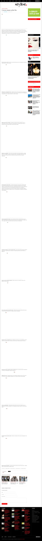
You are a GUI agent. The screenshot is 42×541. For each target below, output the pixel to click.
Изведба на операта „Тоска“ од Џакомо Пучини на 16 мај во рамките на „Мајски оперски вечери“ (27, 532)
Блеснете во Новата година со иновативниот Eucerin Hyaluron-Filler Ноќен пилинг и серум (7, 524)
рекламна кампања (35, 519)
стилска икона (12, 468)
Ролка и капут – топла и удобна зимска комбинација (14, 483)
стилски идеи (34, 520)
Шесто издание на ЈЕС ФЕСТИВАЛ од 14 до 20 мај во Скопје (27, 528)
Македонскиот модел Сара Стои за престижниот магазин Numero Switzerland (33, 51)
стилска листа (18, 468)
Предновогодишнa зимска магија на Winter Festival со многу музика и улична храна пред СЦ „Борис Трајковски (17, 518)
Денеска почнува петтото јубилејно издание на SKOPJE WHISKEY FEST (17, 522)
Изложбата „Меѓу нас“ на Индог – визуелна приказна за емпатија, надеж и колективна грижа (27, 524)
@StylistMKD (6, 11)
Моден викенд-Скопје (35, 511)
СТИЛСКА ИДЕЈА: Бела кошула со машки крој (5, 483)
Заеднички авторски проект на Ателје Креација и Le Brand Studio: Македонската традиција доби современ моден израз (36, 96)
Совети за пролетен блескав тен (7, 515)
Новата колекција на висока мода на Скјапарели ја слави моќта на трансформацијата (33, 77)
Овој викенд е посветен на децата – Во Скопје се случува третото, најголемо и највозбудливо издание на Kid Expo (17, 527)
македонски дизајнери (35, 516)
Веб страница (3, 496)
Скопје (36, 512)
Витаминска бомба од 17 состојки (17, 514)
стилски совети (23, 468)
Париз (33, 512)
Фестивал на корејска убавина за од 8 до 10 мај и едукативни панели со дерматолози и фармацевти (7, 511)
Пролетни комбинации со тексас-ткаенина (22, 483)
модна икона (7, 468)
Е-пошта (3, 494)
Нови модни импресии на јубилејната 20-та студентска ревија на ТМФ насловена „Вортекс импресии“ (36, 102)
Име (2, 492)
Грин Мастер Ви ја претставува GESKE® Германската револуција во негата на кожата (7, 529)
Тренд (39, 512)
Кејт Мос (3, 468)
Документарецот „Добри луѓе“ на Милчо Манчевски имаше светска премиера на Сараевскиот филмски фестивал (36, 90)
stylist (3, 11)
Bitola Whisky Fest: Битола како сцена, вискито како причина (17, 511)
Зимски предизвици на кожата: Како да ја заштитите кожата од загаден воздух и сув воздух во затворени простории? (7, 519)
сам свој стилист (5, 8)
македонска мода (34, 515)
